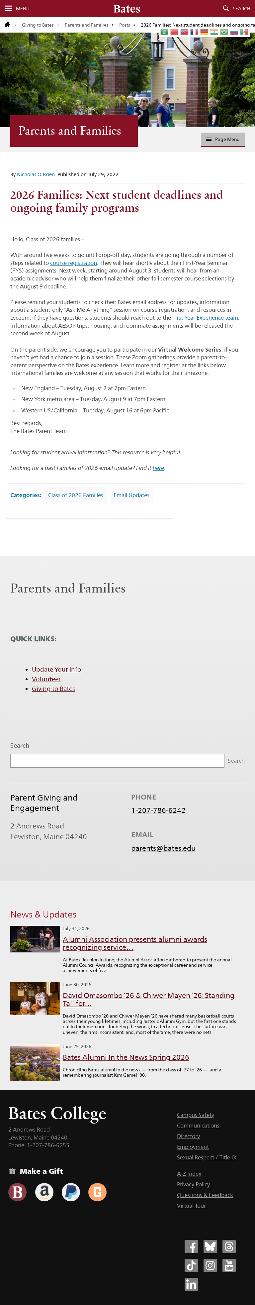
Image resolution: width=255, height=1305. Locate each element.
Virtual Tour (191, 1205)
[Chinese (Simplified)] (174, 32)
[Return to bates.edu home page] (11, 25)
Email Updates (131, 495)
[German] (204, 32)
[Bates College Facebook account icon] (191, 1246)
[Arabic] (164, 32)
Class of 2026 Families (75, 495)
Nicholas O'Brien (36, 174)
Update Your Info (56, 669)
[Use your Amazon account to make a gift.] (44, 1192)
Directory (188, 1136)
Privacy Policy (193, 1184)
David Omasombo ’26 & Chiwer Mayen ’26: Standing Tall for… (148, 999)
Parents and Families (87, 25)
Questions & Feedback (205, 1195)
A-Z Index (189, 1173)
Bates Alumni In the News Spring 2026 (126, 1057)
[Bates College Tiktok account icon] (191, 1265)
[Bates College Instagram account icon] (210, 1265)
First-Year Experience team (205, 317)
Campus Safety (195, 1115)
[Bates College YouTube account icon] (229, 1265)
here (158, 468)
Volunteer (46, 679)
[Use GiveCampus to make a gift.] (97, 1192)
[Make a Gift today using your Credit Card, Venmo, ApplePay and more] (17, 1192)
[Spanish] (244, 32)
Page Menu (227, 139)
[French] (194, 32)
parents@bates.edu (163, 848)
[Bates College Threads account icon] (229, 1246)
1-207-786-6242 (158, 810)
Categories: (26, 494)
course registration (73, 263)
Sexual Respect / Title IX (207, 1157)
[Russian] (234, 32)
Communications (198, 1125)
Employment (193, 1146)
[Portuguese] (224, 32)
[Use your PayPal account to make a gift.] (71, 1192)
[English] (184, 32)
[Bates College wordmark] (127, 9)
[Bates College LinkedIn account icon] (191, 1284)
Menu (23, 8)
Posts (124, 25)
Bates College (57, 1113)
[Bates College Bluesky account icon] (210, 1246)
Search (241, 8)
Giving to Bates (38, 25)
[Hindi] (214, 32)
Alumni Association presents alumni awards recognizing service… (135, 943)
